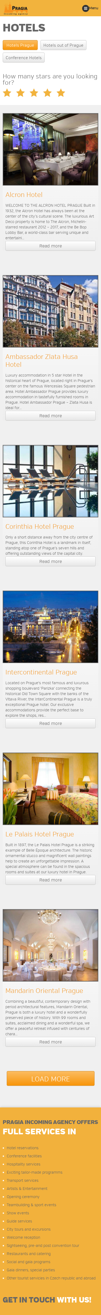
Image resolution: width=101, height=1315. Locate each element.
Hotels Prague (20, 45)
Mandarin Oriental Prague (44, 991)
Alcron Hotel (24, 195)
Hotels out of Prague (63, 45)
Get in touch (47, 1300)
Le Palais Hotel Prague (39, 834)
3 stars (20, 92)
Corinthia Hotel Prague (39, 527)
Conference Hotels (24, 57)
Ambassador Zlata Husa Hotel (41, 361)
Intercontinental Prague (41, 672)
